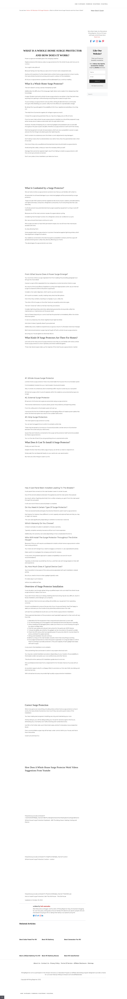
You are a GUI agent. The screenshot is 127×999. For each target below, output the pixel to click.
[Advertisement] (97, 118)
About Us (37, 963)
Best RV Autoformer (71, 956)
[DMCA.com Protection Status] (84, 984)
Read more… (97, 37)
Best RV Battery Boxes (50, 956)
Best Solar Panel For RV (28, 939)
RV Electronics (96, 4)
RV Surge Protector (43, 10)
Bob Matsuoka (45, 906)
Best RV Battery (48, 939)
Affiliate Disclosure (80, 963)
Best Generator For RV (72, 939)
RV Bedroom (89, 4)
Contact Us (45, 963)
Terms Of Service (66, 963)
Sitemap (90, 963)
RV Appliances (81, 4)
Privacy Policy (55, 963)
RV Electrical (104, 4)
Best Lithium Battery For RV (29, 956)
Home (76, 4)
